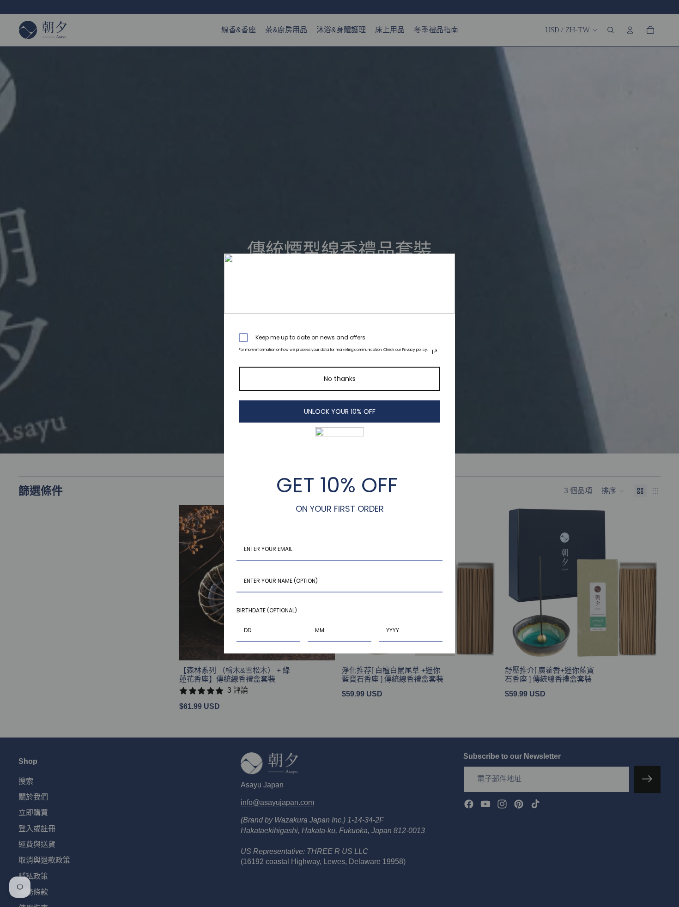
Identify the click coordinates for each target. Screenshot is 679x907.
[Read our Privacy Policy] (434, 351)
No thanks (340, 378)
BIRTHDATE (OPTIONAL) (266, 610)
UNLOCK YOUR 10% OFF (340, 411)
